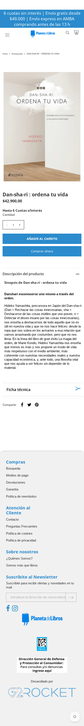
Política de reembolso (21, 496)
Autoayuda (17, 54)
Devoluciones (15, 482)
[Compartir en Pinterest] (37, 404)
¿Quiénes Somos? (19, 558)
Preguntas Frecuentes (21, 526)
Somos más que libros (22, 565)
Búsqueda (13, 468)
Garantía (12, 489)
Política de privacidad (21, 540)
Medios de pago (17, 475)
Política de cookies (19, 533)
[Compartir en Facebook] (22, 404)
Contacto (12, 519)
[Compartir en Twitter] (29, 404)
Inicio (5, 54)
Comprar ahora (42, 251)
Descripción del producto (23, 273)
